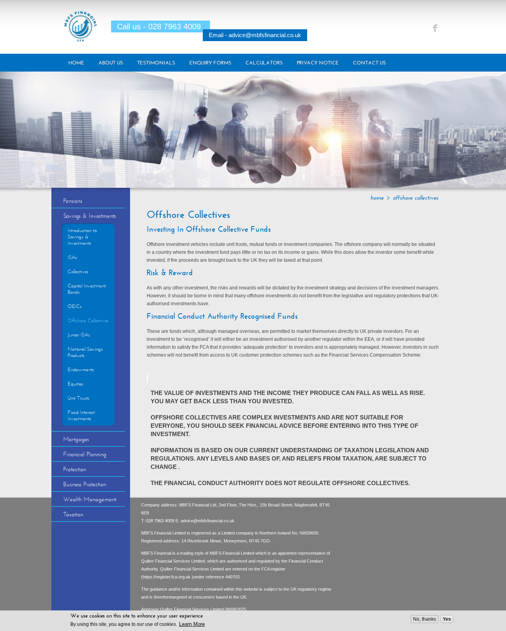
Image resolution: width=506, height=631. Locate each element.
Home (76, 63)
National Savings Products (85, 352)
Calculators (264, 63)
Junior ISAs (79, 335)
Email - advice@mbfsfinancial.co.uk (255, 35)
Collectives (78, 271)
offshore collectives (415, 197)
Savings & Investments (89, 215)
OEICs (75, 306)
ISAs (72, 257)
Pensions (72, 200)
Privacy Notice (318, 63)
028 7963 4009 (160, 520)
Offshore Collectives (88, 320)
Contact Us (369, 63)
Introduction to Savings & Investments (82, 236)
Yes (447, 619)
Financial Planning (84, 454)
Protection (74, 469)
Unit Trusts (78, 398)
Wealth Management (89, 499)
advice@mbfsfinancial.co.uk (207, 520)
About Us (110, 63)
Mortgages (76, 439)
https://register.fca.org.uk (167, 576)
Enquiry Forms (210, 63)
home (377, 197)
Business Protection (84, 484)
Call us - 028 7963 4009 (159, 26)
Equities (75, 384)
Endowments (81, 370)
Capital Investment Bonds (87, 289)
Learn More (192, 624)
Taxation (73, 514)
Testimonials (156, 63)
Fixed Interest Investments (81, 415)
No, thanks (424, 619)
